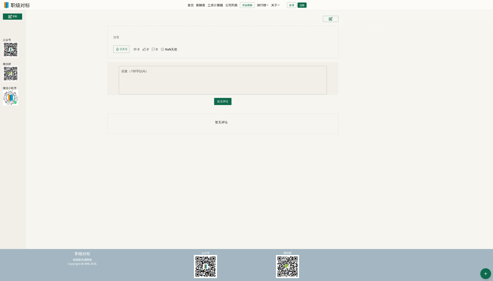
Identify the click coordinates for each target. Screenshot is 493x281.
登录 (291, 5)
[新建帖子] (485, 273)
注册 (302, 5)
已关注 (123, 49)
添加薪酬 (247, 5)
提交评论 (222, 101)
